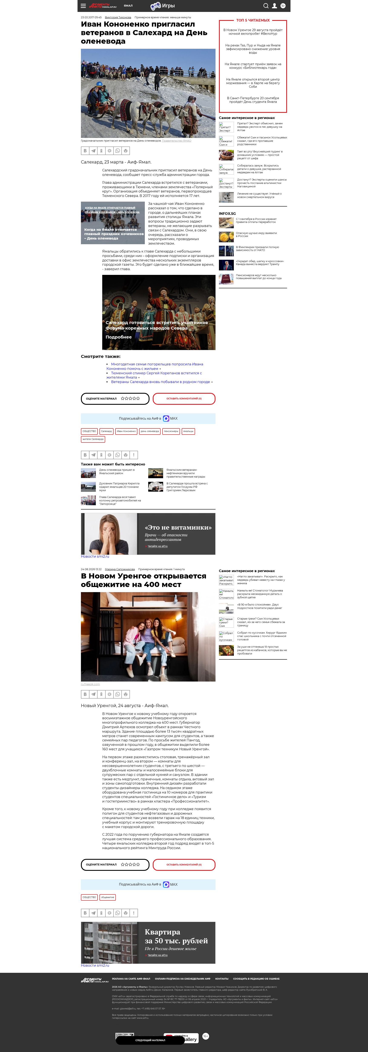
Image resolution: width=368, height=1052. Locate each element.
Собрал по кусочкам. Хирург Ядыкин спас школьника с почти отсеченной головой (262, 636)
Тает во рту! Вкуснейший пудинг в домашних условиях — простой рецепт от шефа (260, 155)
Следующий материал (150, 1040)
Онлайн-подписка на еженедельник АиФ (182, 978)
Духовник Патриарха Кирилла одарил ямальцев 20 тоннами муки (119, 487)
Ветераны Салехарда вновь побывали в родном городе (160, 382)
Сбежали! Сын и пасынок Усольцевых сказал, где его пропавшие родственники (262, 141)
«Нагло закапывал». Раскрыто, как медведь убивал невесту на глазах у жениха (261, 580)
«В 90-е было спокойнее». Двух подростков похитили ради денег (259, 606)
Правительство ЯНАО (176, 140)
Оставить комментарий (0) (184, 398)
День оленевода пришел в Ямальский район (117, 471)
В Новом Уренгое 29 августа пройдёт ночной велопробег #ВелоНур (253, 32)
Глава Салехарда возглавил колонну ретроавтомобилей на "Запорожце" (120, 500)
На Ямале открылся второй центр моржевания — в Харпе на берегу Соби (253, 83)
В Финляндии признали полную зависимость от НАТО (257, 249)
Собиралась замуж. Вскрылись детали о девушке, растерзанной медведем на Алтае (259, 169)
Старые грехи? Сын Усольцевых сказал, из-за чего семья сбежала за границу (261, 622)
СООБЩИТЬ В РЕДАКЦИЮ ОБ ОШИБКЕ (256, 978)
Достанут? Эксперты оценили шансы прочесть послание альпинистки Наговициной (262, 183)
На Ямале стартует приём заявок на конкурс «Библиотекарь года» (253, 66)
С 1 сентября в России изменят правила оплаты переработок (256, 221)
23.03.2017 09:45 (91, 17)
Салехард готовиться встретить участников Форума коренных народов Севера (157, 325)
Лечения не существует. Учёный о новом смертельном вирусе (259, 195)
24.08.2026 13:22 (91, 569)
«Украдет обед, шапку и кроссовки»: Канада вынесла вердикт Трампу (260, 263)
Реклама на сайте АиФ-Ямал (131, 978)
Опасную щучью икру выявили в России (256, 235)
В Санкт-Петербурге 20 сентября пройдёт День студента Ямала (253, 100)
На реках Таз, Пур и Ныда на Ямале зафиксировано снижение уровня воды (253, 49)
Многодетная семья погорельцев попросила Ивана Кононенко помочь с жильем (154, 366)
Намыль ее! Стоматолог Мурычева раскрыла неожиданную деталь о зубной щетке (260, 594)
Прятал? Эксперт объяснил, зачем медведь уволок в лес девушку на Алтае (260, 127)
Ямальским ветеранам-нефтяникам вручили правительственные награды (186, 473)
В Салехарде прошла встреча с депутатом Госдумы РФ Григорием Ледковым (187, 487)
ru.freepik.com (90, 684)
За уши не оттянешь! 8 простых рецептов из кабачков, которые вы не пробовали (262, 650)
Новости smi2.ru (95, 556)
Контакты (221, 978)
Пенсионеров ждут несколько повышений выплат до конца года (259, 277)
